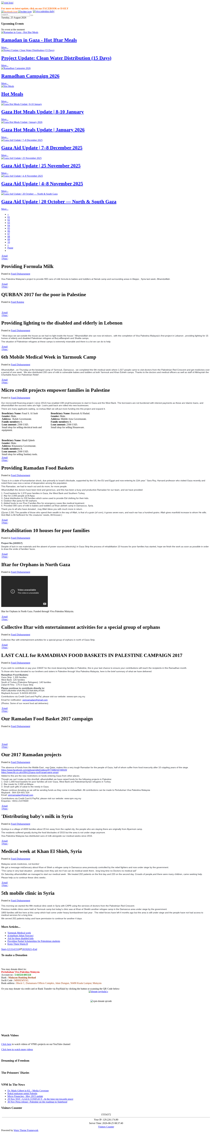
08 (8, 236)
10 (8, 242)
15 (15, 949)
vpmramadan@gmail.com (35, 700)
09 (8, 239)
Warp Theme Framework (26, 1130)
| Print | (4, 258)
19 (25, 949)
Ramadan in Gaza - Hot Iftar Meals (39, 40)
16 (18, 949)
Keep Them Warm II (17, 944)
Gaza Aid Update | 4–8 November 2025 (42, 183)
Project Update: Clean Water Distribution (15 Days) (56, 58)
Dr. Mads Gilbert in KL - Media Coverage (28, 1090)
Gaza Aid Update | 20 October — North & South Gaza (58, 201)
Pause (10, 247)
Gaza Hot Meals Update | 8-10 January (42, 111)
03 (8, 222)
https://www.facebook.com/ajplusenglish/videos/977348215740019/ (34, 770)
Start (3, 949)
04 (8, 225)
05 (8, 228)
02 (8, 220)
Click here (6, 1044)
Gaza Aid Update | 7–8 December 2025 (41, 147)
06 (8, 231)
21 (30, 949)
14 (13, 949)
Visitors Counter (106, 1126)
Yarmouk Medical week (19, 932)
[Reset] (32, 15)
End (35, 949)
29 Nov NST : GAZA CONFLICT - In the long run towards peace (40, 1099)
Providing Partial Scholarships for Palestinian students (33, 941)
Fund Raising (17, 302)
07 (8, 234)
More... (4, 47)
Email (4, 256)
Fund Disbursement (20, 273)
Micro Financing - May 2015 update (25, 1096)
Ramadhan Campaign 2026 (30, 76)
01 (8, 217)
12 (8, 949)
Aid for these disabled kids (20, 938)
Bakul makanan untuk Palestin (22, 1093)
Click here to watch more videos (17, 1049)
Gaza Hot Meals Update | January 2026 (43, 129)
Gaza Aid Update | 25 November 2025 (41, 165)
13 (10, 949)
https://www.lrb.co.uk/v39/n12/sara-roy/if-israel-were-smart (30, 772)
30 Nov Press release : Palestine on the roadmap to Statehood (37, 1101)
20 (28, 949)
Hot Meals (12, 94)
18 (23, 949)
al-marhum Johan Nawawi (20, 935)
